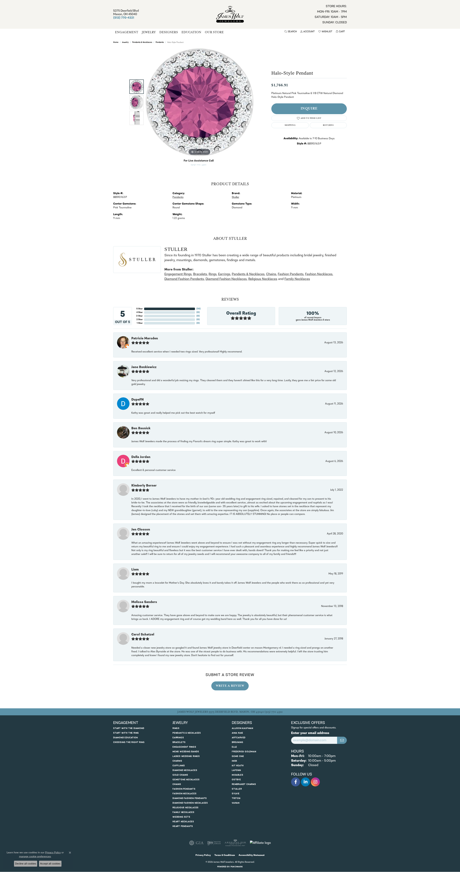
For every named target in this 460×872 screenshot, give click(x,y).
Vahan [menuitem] (236, 803)
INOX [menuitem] (234, 761)
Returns (328, 125)
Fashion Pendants (290, 274)
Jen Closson (140, 529)
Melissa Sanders (144, 602)
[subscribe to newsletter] (342, 740)
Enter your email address (310, 733)
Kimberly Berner (144, 485)
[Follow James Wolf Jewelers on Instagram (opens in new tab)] (315, 781)
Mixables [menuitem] (237, 775)
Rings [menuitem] (176, 728)
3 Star (139, 316)
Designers (168, 32)
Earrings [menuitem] (178, 737)
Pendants (160, 42)
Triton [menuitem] (236, 798)
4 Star (139, 312)
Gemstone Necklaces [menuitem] (185, 779)
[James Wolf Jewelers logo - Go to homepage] (230, 14)
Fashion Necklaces (318, 274)
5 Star (139, 308)
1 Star (140, 323)
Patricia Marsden (144, 338)
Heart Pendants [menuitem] (182, 826)
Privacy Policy (203, 855)
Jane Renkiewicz (144, 367)
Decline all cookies (25, 863)
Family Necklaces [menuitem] (183, 812)
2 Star (139, 319)
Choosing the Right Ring (128, 742)
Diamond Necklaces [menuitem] (184, 770)
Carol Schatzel (142, 634)
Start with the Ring (126, 733)
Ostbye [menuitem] (236, 779)
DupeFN (137, 399)
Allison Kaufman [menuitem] (242, 728)
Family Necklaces (297, 279)
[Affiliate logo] (260, 843)
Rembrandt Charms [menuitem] (244, 784)
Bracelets (200, 274)
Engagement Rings (178, 274)
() (198, 308)
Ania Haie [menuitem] (237, 733)
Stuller (235, 197)
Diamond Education (125, 737)
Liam (135, 569)
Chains (271, 274)
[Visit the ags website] (235, 842)
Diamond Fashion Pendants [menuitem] (189, 798)
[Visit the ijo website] (214, 842)
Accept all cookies (50, 863)
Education (191, 32)
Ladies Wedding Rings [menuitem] (186, 756)
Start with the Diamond (128, 728)
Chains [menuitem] (176, 784)
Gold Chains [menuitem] (180, 775)
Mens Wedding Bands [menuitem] (185, 751)
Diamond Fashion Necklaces (226, 279)
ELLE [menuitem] (234, 747)
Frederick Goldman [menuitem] (244, 751)
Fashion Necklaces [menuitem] (184, 793)
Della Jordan (140, 457)
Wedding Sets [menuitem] (181, 817)
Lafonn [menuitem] (236, 770)
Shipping (290, 125)
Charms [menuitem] (177, 761)
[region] (199, 102)
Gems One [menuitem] (238, 756)
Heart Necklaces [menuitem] (183, 821)
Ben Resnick (140, 428)
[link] (331, 14)
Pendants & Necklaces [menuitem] (186, 733)
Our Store (214, 32)
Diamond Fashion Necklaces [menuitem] (190, 803)
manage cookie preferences (35, 856)
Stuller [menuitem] (237, 789)
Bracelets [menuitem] (179, 742)
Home (115, 42)
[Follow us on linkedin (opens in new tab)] (305, 781)
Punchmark (237, 866)
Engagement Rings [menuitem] (184, 747)
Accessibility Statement (251, 855)
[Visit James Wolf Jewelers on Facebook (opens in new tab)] (295, 781)
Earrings (224, 274)
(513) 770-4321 (198, 165)
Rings (213, 274)
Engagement (126, 32)
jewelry (125, 42)
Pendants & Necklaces (142, 42)
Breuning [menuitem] (237, 742)
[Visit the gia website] (196, 842)
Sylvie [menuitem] (236, 793)
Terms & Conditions (224, 855)
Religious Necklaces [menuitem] (185, 807)
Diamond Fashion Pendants (184, 279)
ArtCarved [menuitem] (238, 737)
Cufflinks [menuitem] (178, 765)
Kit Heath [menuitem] (238, 765)
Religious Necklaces (262, 279)
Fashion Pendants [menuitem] (184, 789)
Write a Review (230, 686)
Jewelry (149, 32)
